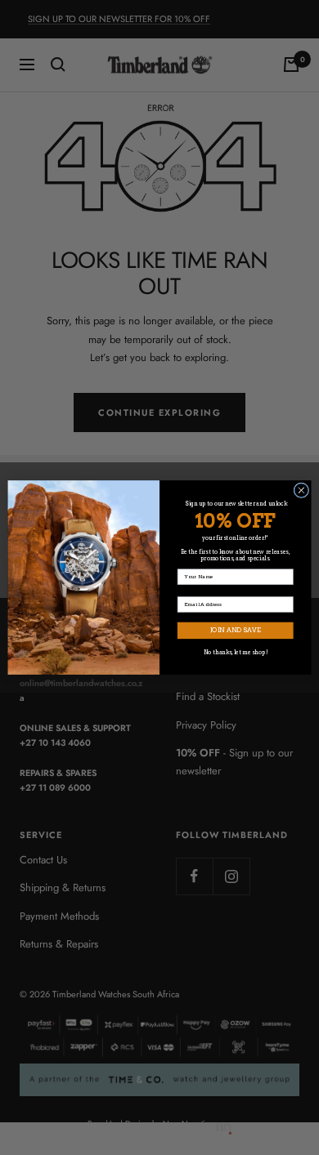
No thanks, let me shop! (235, 652)
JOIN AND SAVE (235, 630)
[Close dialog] (301, 490)
